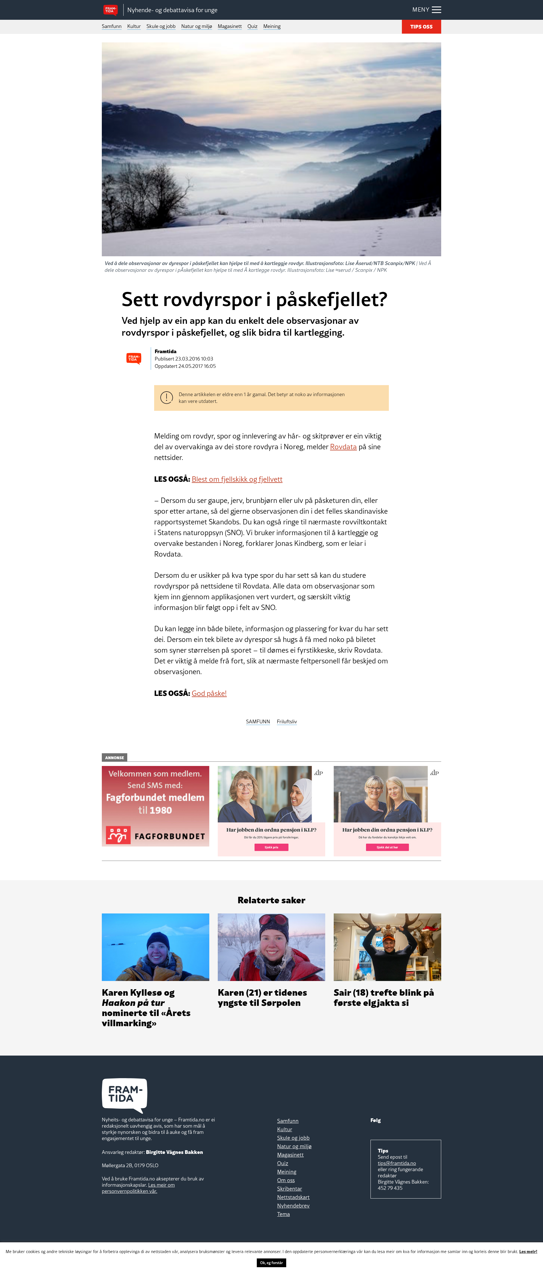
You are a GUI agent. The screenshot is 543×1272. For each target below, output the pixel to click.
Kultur (134, 26)
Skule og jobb (161, 26)
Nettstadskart (293, 1197)
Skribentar (289, 1188)
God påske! (209, 693)
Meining (272, 26)
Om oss (286, 1180)
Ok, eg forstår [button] (271, 1262)
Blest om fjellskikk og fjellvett (237, 479)
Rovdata (343, 447)
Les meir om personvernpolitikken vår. (138, 1188)
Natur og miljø (196, 26)
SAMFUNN (258, 722)
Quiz (252, 26)
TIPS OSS (421, 26)
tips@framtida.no (397, 1163)
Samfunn (112, 26)
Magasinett (230, 26)
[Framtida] (112, 10)
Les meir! (528, 1251)
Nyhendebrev (293, 1205)
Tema (283, 1214)
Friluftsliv (287, 722)
